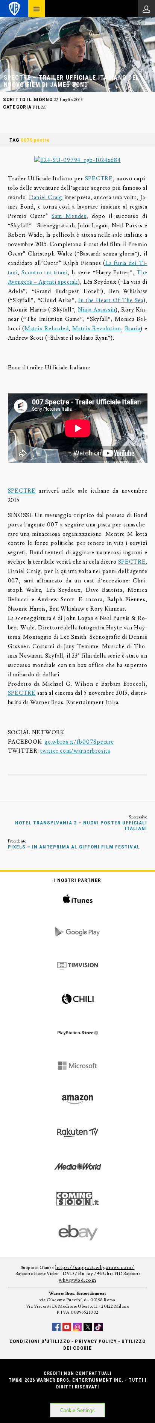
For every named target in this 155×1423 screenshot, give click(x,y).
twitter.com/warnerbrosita (75, 751)
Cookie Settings (77, 1410)
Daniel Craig (45, 197)
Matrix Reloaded (46, 328)
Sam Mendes (69, 216)
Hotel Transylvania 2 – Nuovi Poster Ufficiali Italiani (81, 825)
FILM (39, 107)
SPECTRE (99, 178)
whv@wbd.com (77, 1280)
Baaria (132, 328)
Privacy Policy (96, 1341)
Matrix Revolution (96, 328)
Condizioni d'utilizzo (39, 1341)
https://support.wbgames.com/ (94, 1267)
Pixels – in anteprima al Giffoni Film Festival (74, 847)
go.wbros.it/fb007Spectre (79, 742)
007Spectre (35, 140)
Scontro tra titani (44, 272)
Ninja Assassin (96, 309)
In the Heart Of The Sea (110, 300)
